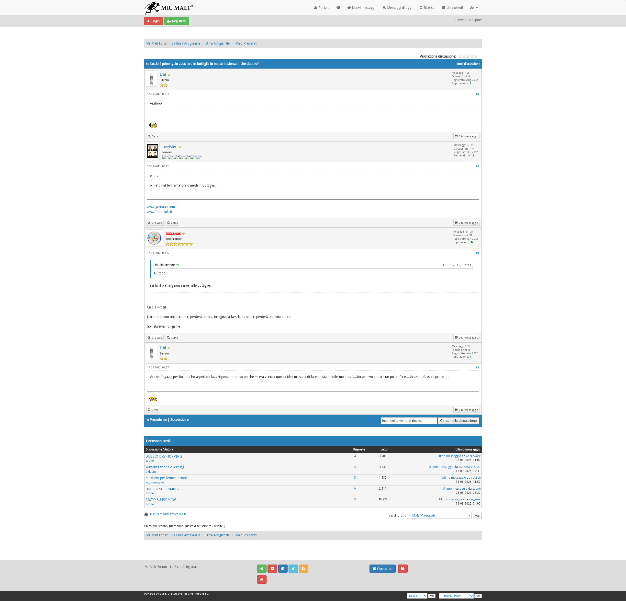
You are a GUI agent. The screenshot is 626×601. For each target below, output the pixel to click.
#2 (477, 166)
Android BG (201, 593)
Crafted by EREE (177, 593)
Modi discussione (468, 64)
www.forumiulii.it (159, 212)
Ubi (163, 74)
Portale (323, 8)
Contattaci (384, 569)
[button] (474, 7)
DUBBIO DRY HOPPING (163, 456)
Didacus (150, 471)
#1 (477, 94)
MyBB (162, 593)
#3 (477, 253)
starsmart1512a (469, 467)
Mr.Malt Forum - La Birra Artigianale (173, 43)
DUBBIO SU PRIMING (162, 489)
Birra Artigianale (218, 43)
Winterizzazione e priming (164, 467)
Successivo (178, 420)
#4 (477, 367)
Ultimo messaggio (448, 456)
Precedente (158, 420)
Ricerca (428, 8)
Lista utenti (454, 8)
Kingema (475, 499)
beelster (169, 146)
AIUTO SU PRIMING (161, 500)
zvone (149, 460)
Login (155, 21)
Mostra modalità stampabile (168, 514)
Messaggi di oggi (399, 8)
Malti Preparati (246, 43)
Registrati (178, 21)
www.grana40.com (161, 207)
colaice (476, 477)
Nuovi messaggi (363, 8)
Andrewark (473, 456)
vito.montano (154, 482)
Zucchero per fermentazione (166, 478)
